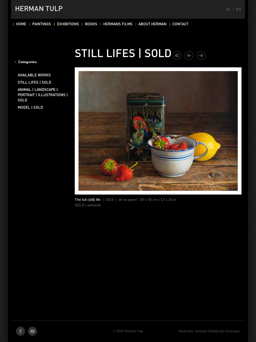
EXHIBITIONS (68, 24)
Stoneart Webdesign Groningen (217, 331)
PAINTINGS (41, 24)
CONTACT (180, 24)
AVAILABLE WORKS (34, 75)
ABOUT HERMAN (152, 24)
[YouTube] (32, 331)
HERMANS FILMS (117, 24)
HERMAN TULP (39, 9)
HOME (21, 24)
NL (228, 9)
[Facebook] (20, 331)
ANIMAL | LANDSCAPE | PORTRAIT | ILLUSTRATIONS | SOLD (43, 95)
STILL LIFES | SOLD (34, 82)
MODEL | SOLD (30, 107)
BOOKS (91, 24)
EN (238, 9)
